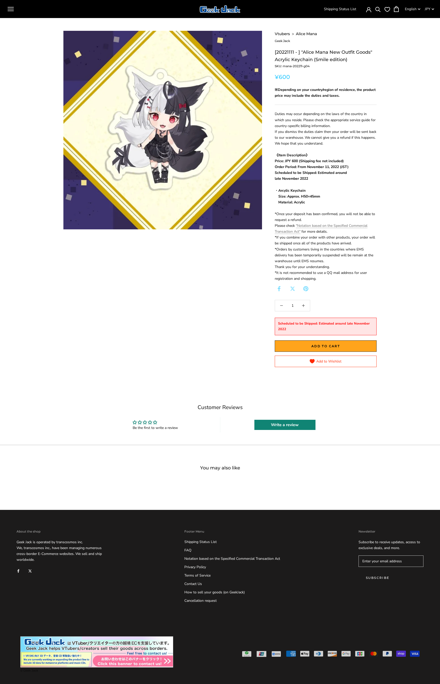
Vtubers (282, 33)
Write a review (285, 425)
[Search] (378, 9)
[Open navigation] (11, 9)
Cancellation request (200, 600)
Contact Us (193, 583)
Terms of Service (197, 575)
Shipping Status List (340, 9)
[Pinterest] (305, 288)
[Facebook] (279, 288)
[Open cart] (396, 9)
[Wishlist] (387, 9)
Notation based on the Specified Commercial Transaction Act (232, 558)
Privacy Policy (195, 567)
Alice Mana (306, 33)
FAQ (187, 550)
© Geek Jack (29, 670)
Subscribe (378, 578)
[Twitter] (292, 288)
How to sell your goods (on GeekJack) (214, 592)
